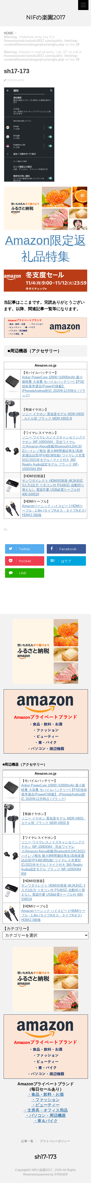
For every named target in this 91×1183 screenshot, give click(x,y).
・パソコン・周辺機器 (45, 1115)
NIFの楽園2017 (45, 17)
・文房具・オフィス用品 (45, 1110)
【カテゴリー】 (17, 928)
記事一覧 (27, 1141)
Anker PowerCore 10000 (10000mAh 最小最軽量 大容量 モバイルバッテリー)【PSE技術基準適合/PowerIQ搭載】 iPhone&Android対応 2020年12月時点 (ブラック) (53, 386)
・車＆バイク (45, 1121)
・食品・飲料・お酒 (45, 1094)
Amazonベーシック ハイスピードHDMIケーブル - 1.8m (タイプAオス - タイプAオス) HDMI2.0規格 (54, 510)
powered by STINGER (52, 1174)
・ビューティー (45, 1105)
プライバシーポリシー (55, 1141)
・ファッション (45, 1100)
